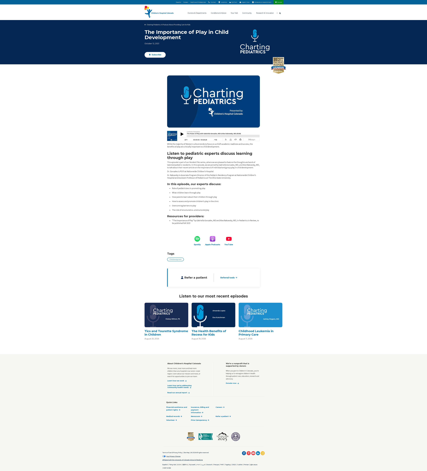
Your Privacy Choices (173, 456)
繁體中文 (185, 464)
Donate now (231, 383)
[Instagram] (263, 453)
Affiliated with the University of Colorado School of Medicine (182, 460)
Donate (279, 2)
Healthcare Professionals (198, 2)
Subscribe (156, 55)
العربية (203, 464)
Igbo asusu (253, 464)
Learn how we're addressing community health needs (179, 387)
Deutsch (209, 464)
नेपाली (221, 464)
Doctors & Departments (197, 13)
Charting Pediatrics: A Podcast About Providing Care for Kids (168, 25)
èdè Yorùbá (167, 468)
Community (247, 13)
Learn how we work (175, 381)
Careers (185, 2)
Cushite (239, 464)
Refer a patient (222, 416)
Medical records (173, 416)
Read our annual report (177, 393)
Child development (175, 259)
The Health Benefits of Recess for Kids (209, 332)
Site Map (186, 452)
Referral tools (227, 277)
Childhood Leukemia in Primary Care (256, 332)
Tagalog (228, 464)
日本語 (234, 464)
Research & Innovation (265, 13)
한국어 (179, 464)
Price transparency (199, 420)
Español (178, 2)
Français (216, 464)
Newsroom (195, 416)
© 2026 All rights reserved (200, 452)
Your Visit (234, 13)
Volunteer (170, 420)
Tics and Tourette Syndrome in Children (166, 332)
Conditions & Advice (218, 13)
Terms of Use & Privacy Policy (172, 452)
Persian (246, 464)
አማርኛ (198, 464)
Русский (192, 464)
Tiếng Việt (172, 464)
